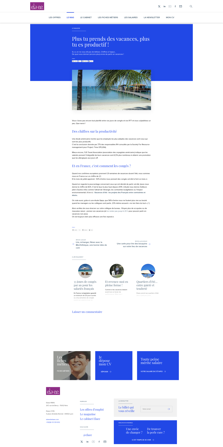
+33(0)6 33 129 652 (53, 422)
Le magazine (88, 414)
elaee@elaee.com (52, 419)
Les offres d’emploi (92, 409)
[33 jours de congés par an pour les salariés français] (85, 271)
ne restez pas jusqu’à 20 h (117, 211)
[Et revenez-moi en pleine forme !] (116, 271)
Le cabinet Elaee (90, 419)
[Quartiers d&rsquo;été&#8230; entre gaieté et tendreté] (148, 271)
